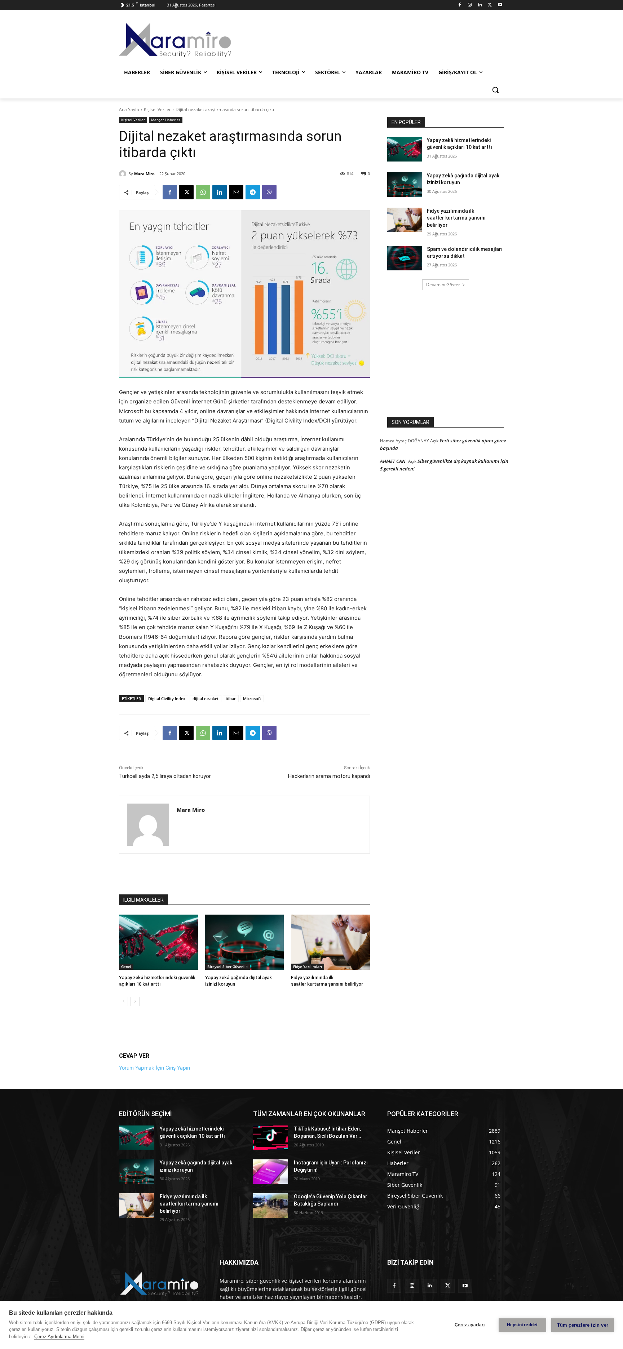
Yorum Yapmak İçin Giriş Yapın (154, 1068)
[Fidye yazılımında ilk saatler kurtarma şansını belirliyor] (330, 942)
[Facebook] (460, 5)
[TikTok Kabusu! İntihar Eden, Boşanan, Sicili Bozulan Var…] (270, 1137)
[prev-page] (123, 1001)
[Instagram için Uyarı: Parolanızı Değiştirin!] (270, 1171)
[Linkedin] (480, 5)
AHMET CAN (392, 461)
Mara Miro (144, 173)
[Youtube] (500, 5)
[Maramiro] (176, 40)
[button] (495, 89)
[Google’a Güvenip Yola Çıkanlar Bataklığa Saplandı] (270, 1205)
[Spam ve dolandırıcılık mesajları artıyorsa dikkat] (404, 258)
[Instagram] (470, 5)
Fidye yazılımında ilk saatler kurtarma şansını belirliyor (456, 218)
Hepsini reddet (522, 1324)
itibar (231, 698)
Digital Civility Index (166, 698)
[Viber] (269, 192)
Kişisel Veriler (157, 109)
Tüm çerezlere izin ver (582, 1325)
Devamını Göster (443, 285)
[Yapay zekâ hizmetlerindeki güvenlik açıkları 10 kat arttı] (158, 942)
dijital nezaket (205, 698)
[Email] (236, 192)
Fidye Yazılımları (307, 966)
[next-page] (135, 1001)
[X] (490, 5)
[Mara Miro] (123, 173)
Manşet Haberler (165, 119)
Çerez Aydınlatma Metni (59, 1336)
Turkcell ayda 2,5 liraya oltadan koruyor (165, 776)
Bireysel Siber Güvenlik (227, 966)
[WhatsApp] (203, 192)
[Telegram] (253, 192)
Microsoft (252, 698)
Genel (126, 966)
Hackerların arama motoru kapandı (329, 776)
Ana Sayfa (129, 109)
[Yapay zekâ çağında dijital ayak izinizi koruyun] (244, 942)
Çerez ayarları (470, 1324)
